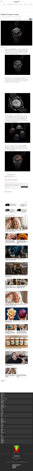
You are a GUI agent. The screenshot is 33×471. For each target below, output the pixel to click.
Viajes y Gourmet (3, 397)
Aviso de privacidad (15, 465)
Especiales (2, 427)
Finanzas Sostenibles (3, 421)
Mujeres (2, 424)
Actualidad (2, 425)
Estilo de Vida (2, 442)
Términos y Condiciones (16, 464)
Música (25, 4)
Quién (2, 428)
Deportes (15, 4)
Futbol (2, 399)
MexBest (2, 438)
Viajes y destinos (3, 440)
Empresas (2, 405)
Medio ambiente (2, 418)
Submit (24, 186)
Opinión (2, 423)
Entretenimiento (9, 4)
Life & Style (3, 393)
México (1, 413)
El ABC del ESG (2, 422)
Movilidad (2, 420)
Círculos (2, 430)
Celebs (1, 436)
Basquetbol (2, 401)
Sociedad (2, 416)
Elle (1, 434)
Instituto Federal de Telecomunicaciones (11, 180)
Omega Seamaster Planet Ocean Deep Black (15, 77)
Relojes (9, 179)
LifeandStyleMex (14, 459)
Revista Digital (2, 403)
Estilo (4, 4)
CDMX (1, 414)
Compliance (14, 466)
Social (1, 419)
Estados (2, 415)
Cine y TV (21, 4)
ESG (1, 409)
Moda (1, 435)
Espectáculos (2, 429)
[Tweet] (30, 19)
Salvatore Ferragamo (15, 179)
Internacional (2, 407)
